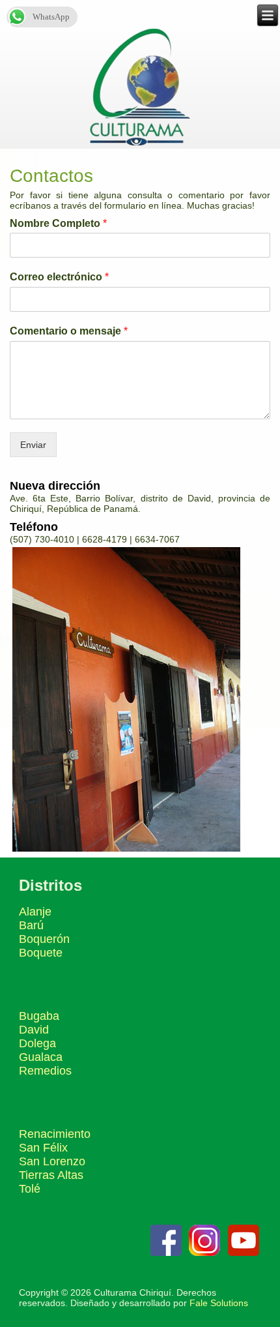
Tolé (29, 1188)
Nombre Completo (58, 223)
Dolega (37, 1043)
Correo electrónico (59, 276)
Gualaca (41, 1057)
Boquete (41, 952)
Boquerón (44, 939)
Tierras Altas (51, 1175)
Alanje (35, 911)
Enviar (33, 445)
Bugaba (39, 1015)
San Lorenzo (52, 1161)
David (34, 1029)
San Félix (43, 1147)
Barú (31, 925)
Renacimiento (55, 1134)
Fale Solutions (218, 1303)
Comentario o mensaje (69, 330)
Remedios (45, 1070)
